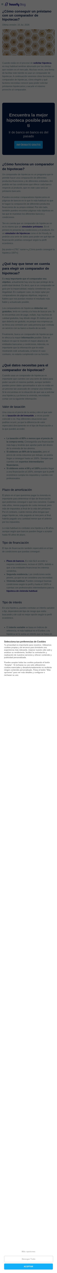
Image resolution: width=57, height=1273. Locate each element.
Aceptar (28, 1267)
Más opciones (28, 1252)
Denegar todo (28, 1259)
